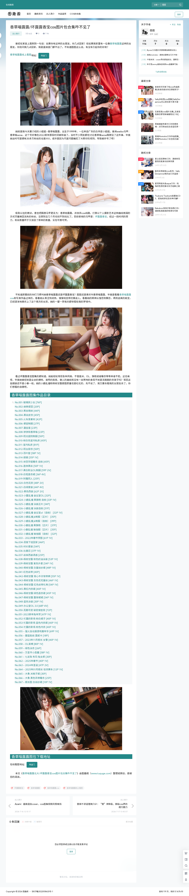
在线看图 (10, 5)
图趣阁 (25, 891)
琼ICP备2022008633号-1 (42, 891)
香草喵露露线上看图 (20, 54)
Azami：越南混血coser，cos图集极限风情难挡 (38, 804)
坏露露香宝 (101, 216)
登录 (179, 14)
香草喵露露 (116, 43)
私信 (179, 24)
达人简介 (15, 33)
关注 (173, 24)
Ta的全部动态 (161, 72)
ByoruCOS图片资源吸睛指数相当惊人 (159, 50)
